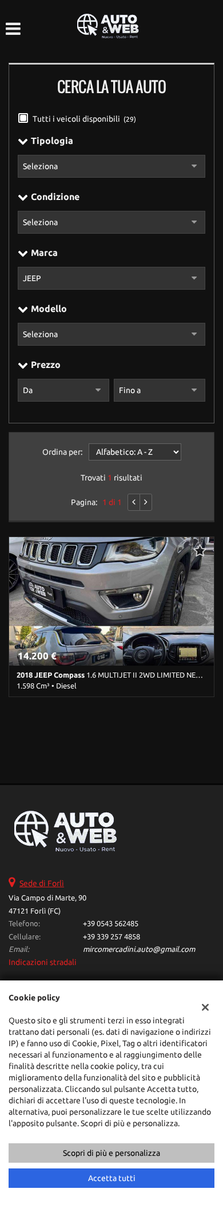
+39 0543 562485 (110, 923)
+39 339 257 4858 (111, 936)
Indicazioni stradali (43, 962)
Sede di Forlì (41, 883)
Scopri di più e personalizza (111, 1153)
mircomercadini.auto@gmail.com (139, 949)
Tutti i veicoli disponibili (84, 118)
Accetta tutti (112, 1178)
